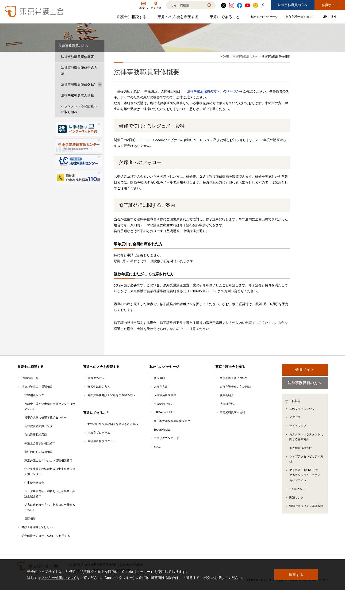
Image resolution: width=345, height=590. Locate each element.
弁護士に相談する (132, 18)
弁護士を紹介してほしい (37, 527)
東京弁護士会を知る (299, 17)
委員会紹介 (227, 395)
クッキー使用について (58, 578)
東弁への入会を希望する (178, 18)
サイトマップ (297, 425)
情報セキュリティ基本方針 (306, 506)
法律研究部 (227, 404)
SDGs (157, 446)
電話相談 (30, 518)
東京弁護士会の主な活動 (235, 386)
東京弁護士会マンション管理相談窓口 (48, 460)
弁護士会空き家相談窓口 (39, 443)
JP (325, 17)
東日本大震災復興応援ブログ (172, 421)
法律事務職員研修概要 (77, 57)
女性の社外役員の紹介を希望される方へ (113, 424)
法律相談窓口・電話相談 (37, 386)
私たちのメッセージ (265, 17)
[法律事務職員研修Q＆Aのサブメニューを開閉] (99, 84)
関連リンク (296, 497)
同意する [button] (296, 575)
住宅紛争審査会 (34, 482)
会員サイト (330, 5)
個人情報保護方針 (300, 448)
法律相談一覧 (30, 378)
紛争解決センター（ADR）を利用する (46, 535)
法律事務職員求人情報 (77, 95)
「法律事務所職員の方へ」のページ (210, 91)
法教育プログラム (99, 432)
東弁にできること (225, 18)
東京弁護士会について (234, 378)
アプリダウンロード (166, 438)
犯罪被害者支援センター (39, 426)
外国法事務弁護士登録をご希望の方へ (111, 395)
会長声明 (159, 378)
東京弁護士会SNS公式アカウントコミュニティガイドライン (304, 475)
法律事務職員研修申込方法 (79, 70)
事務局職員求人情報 (232, 412)
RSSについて (298, 488)
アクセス (295, 417)
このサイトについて (302, 408)
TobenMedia (162, 429)
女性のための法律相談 (38, 451)
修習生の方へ (96, 378)
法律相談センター (35, 395)
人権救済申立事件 (165, 395)
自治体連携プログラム (102, 441)
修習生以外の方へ (99, 386)
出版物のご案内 (163, 404)
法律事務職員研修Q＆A (78, 84)
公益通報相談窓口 (35, 434)
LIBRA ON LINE (164, 412)
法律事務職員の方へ (292, 5)
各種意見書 (161, 386)
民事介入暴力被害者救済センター (45, 417)
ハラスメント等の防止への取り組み (79, 109)
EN (333, 17)
